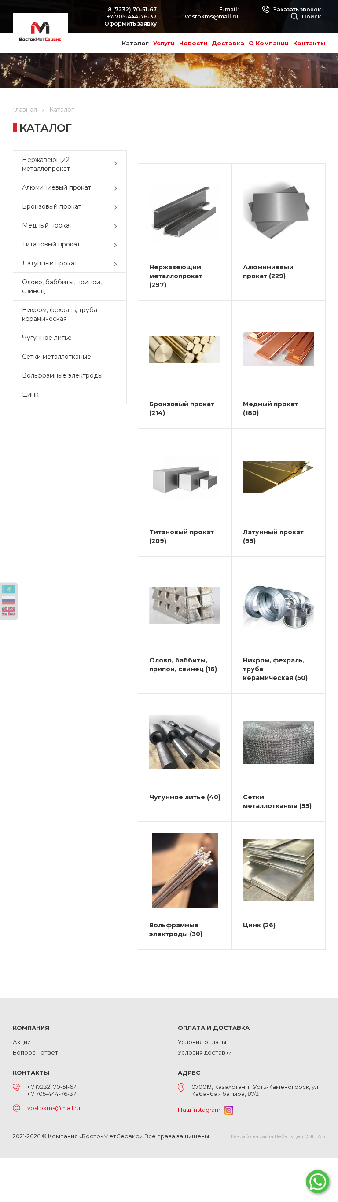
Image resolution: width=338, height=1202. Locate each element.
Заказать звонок (296, 9)
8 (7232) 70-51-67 (132, 9)
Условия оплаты (202, 1041)
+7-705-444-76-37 (132, 16)
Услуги (164, 43)
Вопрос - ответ (35, 1052)
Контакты (309, 43)
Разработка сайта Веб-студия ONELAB (278, 1136)
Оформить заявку (130, 23)
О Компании (269, 43)
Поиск (311, 16)
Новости (193, 43)
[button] (117, 164)
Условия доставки (205, 1052)
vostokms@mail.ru (212, 16)
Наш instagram (201, 1109)
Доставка (228, 43)
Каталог (135, 43)
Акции (22, 1041)
